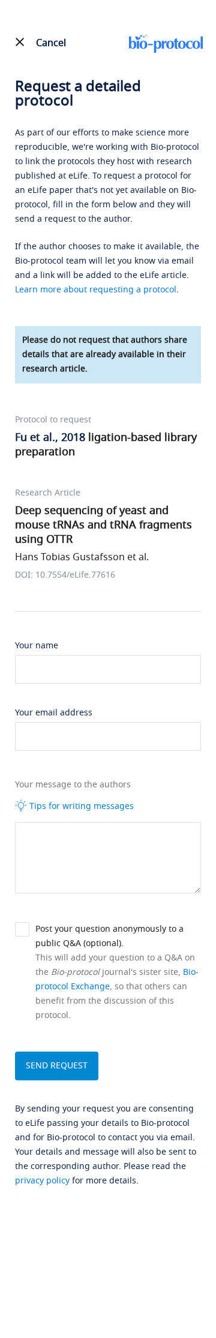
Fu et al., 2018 (50, 437)
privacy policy (42, 1180)
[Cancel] (20, 42)
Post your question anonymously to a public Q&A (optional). (109, 936)
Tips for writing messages (80, 806)
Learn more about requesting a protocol (95, 289)
